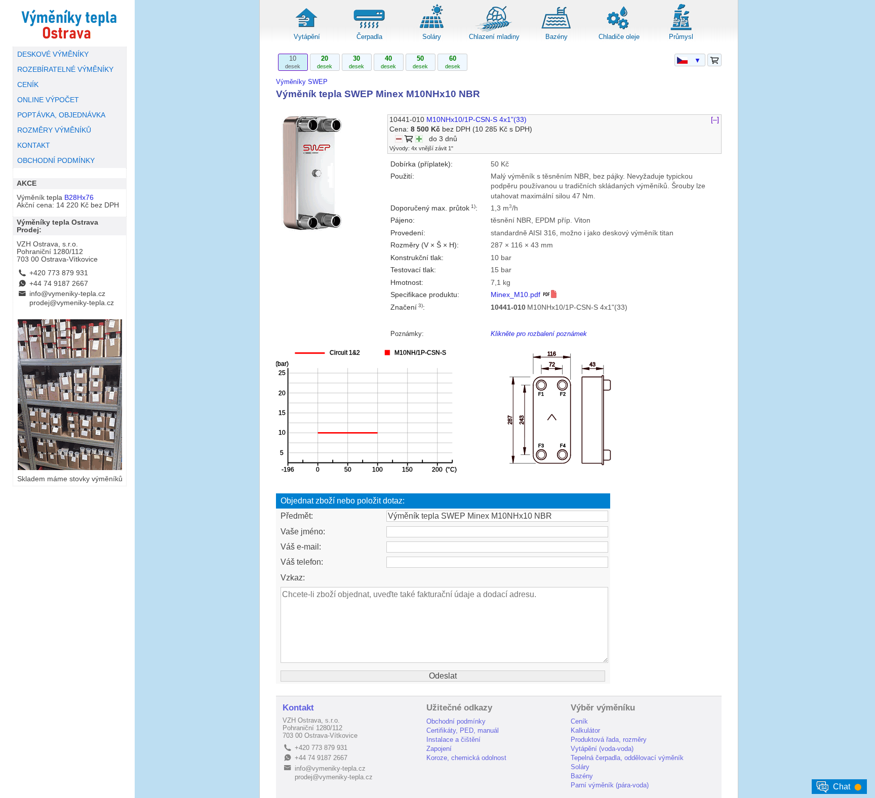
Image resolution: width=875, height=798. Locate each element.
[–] (715, 119)
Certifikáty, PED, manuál (462, 730)
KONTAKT (33, 145)
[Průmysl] (681, 30)
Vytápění (307, 36)
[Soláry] (431, 30)
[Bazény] (556, 30)
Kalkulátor (585, 730)
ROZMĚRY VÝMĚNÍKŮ (54, 130)
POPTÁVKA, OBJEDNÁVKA (61, 115)
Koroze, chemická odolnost (466, 758)
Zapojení (439, 748)
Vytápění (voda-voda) (602, 748)
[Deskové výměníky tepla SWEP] (70, 23)
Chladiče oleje (619, 36)
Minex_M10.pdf (516, 295)
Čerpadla (369, 36)
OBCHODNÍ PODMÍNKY (56, 160)
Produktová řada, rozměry (609, 739)
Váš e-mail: (301, 546)
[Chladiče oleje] (619, 30)
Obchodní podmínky (456, 721)
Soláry (431, 36)
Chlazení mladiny (494, 36)
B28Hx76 (79, 197)
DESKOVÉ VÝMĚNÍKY (53, 54)
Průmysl (681, 36)
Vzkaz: (293, 577)
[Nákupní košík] (714, 60)
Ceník (579, 721)
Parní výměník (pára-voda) (610, 785)
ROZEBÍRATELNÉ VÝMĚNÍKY (65, 69)
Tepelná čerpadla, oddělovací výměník (627, 758)
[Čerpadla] (369, 30)
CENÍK (27, 85)
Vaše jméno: (303, 531)
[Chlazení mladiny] (494, 30)
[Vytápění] (307, 30)
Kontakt (298, 707)
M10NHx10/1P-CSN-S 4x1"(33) (476, 119)
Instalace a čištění (453, 739)
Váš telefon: (302, 562)
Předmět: (297, 516)
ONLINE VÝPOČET (48, 100)
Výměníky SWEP (302, 82)
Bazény (556, 36)
